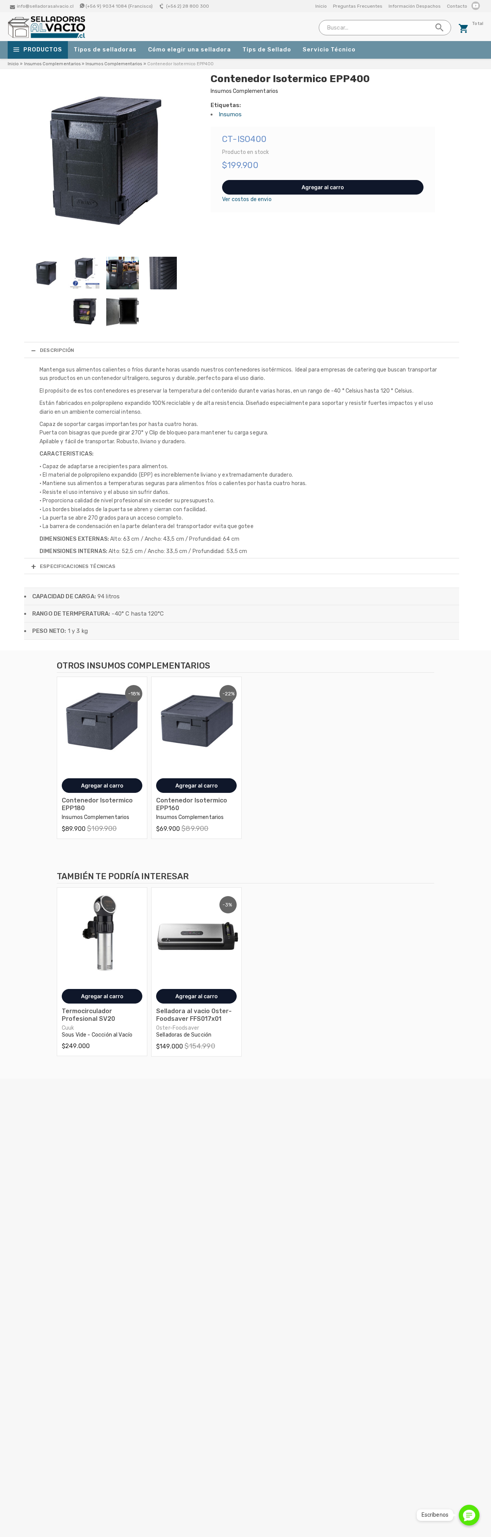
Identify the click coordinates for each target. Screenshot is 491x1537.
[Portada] (46, 36)
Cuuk (68, 1028)
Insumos (230, 114)
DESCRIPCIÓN (57, 350)
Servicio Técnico (329, 49)
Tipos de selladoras (105, 49)
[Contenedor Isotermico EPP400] (105, 246)
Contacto (457, 6)
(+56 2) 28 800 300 (187, 6)
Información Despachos (415, 6)
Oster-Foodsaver (177, 1028)
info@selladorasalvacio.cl (45, 6)
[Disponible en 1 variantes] (102, 722)
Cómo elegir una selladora (189, 49)
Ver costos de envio (247, 199)
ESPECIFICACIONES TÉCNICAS (77, 566)
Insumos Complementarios (52, 63)
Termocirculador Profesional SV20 (88, 1014)
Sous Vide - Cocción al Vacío (97, 1035)
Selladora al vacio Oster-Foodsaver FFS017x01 (194, 1014)
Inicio (321, 6)
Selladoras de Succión (183, 1035)
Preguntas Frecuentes (357, 6)
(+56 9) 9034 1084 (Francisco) (119, 6)
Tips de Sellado (266, 49)
